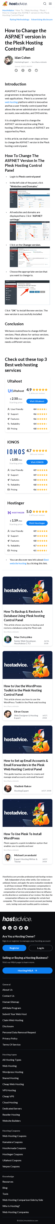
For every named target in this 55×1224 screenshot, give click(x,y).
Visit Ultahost (37, 401)
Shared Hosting (10, 1078)
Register (14, 947)
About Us (7, 989)
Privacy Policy (9, 1038)
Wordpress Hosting (12, 1071)
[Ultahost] (16, 391)
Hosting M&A (25, 970)
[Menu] (50, 3)
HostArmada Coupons (14, 1148)
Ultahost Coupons (11, 1160)
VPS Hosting (9, 1090)
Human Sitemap (10, 1001)
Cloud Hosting (10, 1102)
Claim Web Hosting (12, 1020)
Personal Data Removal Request (19, 1032)
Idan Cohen (22, 57)
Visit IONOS (37, 462)
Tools (5, 1193)
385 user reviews (37, 454)
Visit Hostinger (37, 523)
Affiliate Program (11, 1007)
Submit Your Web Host (14, 1014)
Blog (4, 1187)
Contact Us (8, 995)
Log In (40, 947)
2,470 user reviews (37, 515)
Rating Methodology (19, 19)
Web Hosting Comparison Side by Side (22, 1199)
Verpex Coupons (11, 1166)
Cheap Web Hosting (13, 1084)
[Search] (44, 3)
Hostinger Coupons (12, 1154)
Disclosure (8, 1026)
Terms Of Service (11, 1044)
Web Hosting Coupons (14, 1135)
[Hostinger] (16, 513)
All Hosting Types (11, 1059)
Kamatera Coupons (12, 1142)
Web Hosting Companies (15, 1212)
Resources (7, 1181)
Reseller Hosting (11, 1114)
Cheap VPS (8, 1096)
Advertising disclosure (42, 19)
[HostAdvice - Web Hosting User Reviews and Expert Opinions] (15, 3)
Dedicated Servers (12, 1108)
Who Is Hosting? (11, 1206)
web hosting (11, 102)
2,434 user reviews (37, 393)
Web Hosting (9, 1065)
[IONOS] (16, 452)
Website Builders (11, 1120)
